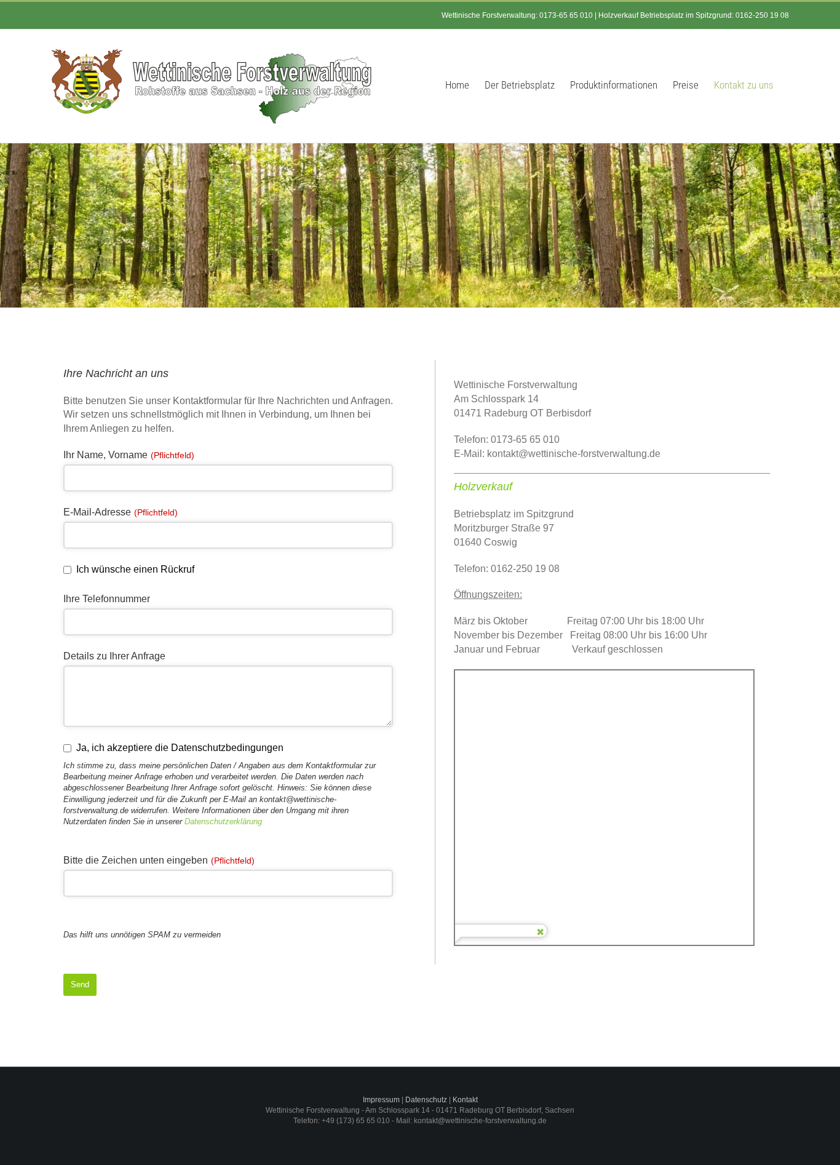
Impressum (381, 1099)
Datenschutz (426, 1099)
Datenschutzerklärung (223, 821)
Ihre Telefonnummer (106, 599)
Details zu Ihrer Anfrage (114, 656)
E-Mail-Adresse (120, 512)
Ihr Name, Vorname (128, 455)
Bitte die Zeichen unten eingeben (159, 860)
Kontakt (465, 1099)
